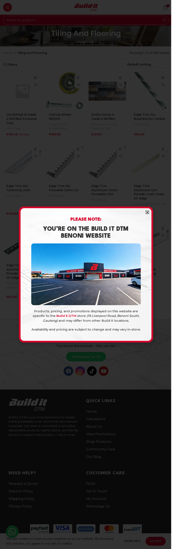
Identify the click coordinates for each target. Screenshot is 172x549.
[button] (147, 212)
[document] (86, 274)
